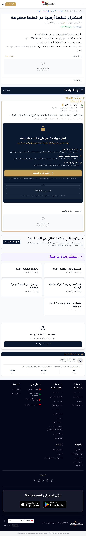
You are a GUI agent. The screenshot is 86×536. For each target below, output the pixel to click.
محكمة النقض (57, 422)
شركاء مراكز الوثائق (77, 454)
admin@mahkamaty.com (53, 458)
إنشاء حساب (16, 389)
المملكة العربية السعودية (34, 394)
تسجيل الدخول (15, 394)
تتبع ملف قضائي (13, 242)
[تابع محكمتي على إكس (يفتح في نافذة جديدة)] (47, 481)
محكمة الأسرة (58, 414)
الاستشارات (79, 401)
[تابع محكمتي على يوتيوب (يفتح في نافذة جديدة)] (34, 481)
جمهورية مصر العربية (32, 405)
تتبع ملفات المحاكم (56, 397)
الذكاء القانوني (79, 458)
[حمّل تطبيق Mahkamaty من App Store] (30, 504)
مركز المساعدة (57, 450)
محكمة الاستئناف (57, 410)
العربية (14, 526)
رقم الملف (59, 418)
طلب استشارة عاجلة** (43, 191)
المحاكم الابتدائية (57, 406)
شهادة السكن (57, 434)
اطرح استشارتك (44, 344)
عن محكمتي (79, 450)
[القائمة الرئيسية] (83, 4)
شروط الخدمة (28, 533)
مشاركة (75, 80)
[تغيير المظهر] (4, 521)
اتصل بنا (59, 454)
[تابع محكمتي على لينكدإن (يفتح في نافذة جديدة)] (43, 481)
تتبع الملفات (10, 4)
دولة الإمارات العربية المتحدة (33, 400)
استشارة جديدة (78, 397)
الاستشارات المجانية (77, 406)
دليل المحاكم (58, 401)
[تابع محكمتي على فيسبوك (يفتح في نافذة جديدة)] (51, 481)
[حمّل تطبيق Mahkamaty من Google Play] (54, 504)
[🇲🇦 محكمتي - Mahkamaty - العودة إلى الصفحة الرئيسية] (48, 3)
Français (7, 526)
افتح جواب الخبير (41, 173)
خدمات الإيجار (58, 438)
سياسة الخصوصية (38, 533)
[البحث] (3, 4)
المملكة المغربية (34, 390)
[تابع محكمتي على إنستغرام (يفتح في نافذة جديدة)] (38, 481)
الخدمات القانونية (78, 393)
